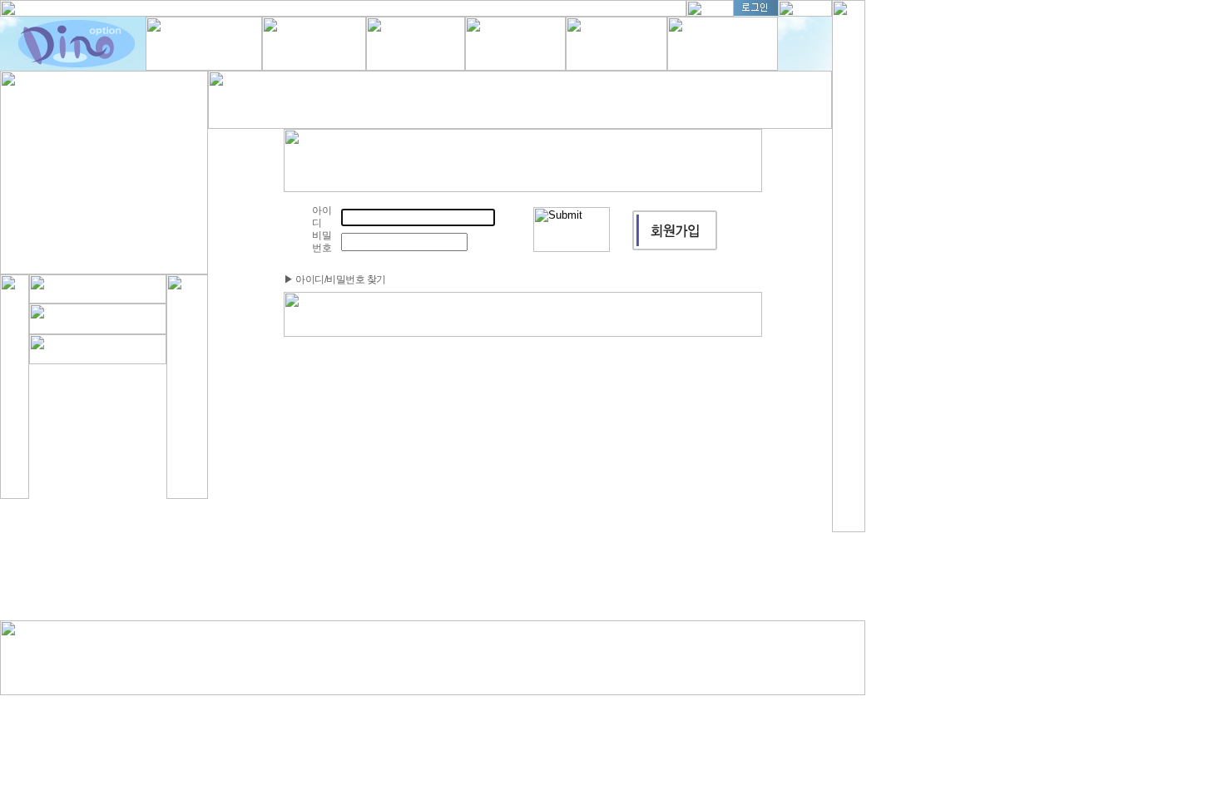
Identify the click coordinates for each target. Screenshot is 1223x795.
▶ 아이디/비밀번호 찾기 (335, 279)
